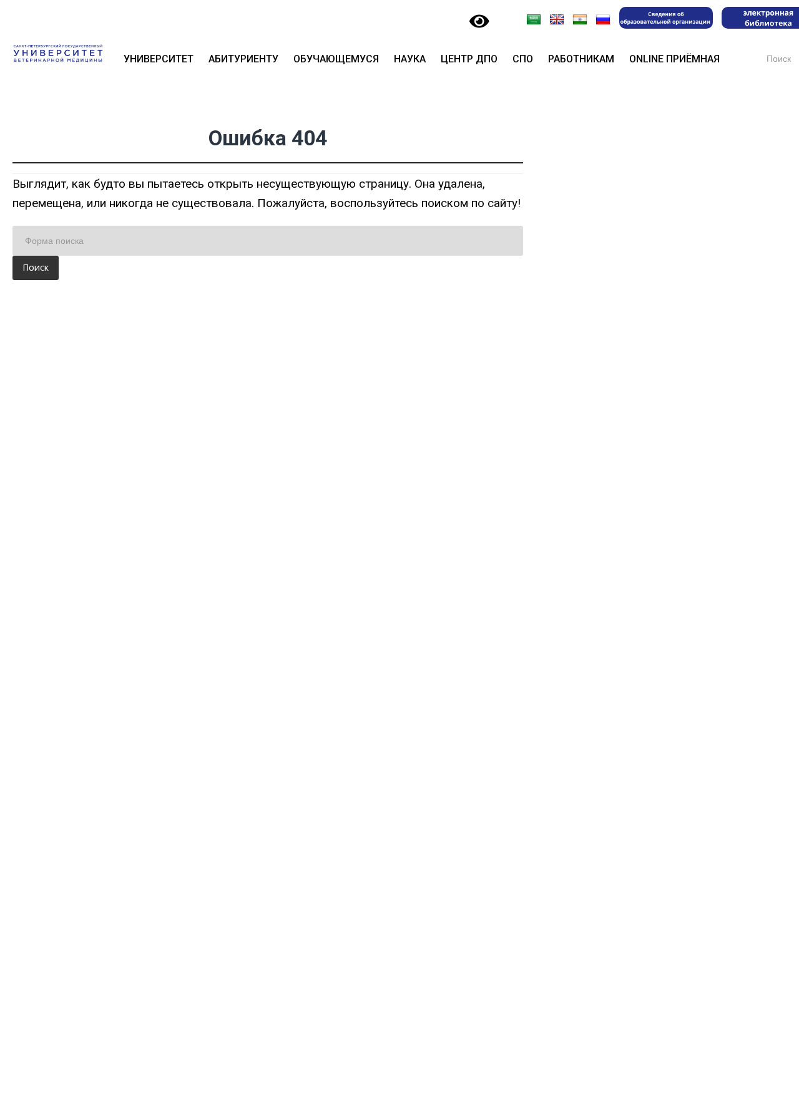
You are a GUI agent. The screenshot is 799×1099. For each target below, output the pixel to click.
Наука (410, 59)
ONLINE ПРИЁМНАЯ (674, 59)
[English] (556, 20)
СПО (522, 59)
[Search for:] (267, 241)
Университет (159, 59)
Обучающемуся (336, 59)
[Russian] (603, 20)
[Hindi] (579, 20)
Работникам (581, 59)
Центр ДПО (469, 59)
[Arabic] (533, 20)
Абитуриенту (243, 59)
